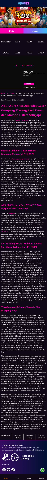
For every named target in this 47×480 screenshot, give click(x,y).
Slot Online (10, 93)
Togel (29, 53)
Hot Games (6, 42)
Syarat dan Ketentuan (17, 437)
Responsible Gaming (29, 437)
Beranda (6, 478)
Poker (17, 53)
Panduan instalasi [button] (30, 87)
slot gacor (12, 213)
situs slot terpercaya (22, 120)
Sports (41, 42)
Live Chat (41, 478)
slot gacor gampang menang (19, 159)
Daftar (11, 31)
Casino (29, 42)
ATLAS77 (4, 232)
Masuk (35, 31)
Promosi (29, 478)
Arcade (6, 53)
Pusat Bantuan (5, 435)
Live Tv (41, 53)
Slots (17, 42)
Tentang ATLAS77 (41, 437)
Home (3, 93)
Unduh (28, 84)
